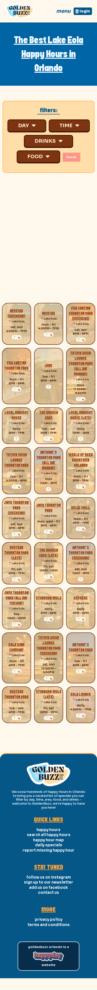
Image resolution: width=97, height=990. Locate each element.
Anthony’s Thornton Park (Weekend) (80, 553)
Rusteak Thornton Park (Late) (16, 553)
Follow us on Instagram (48, 877)
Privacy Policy (48, 919)
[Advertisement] (48, 241)
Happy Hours (48, 829)
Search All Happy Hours (48, 834)
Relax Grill (80, 508)
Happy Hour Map (48, 840)
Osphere (81, 598)
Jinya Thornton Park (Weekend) (16, 508)
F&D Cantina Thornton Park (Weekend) (80, 314)
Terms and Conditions (49, 924)
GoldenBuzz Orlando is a (48, 947)
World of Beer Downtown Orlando (81, 460)
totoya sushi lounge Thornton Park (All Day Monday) (80, 364)
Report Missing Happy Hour (48, 850)
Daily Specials (48, 845)
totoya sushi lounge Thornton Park (16, 460)
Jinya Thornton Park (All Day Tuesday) (16, 598)
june (48, 366)
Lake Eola (18, 321)
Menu (63, 11)
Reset (71, 157)
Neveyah (48, 313)
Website (48, 965)
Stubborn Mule (48, 598)
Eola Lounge (80, 694)
